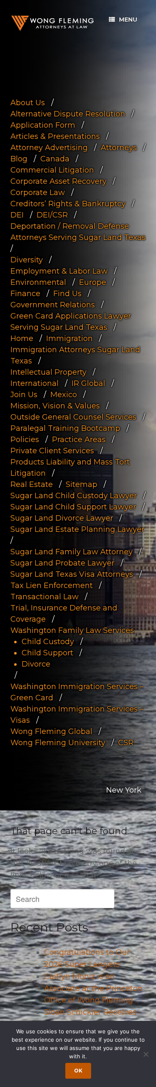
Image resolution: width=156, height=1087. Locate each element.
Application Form (42, 125)
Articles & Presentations (55, 136)
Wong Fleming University (57, 742)
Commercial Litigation (52, 170)
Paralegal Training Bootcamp (65, 428)
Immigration (69, 338)
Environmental (38, 282)
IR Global (88, 383)
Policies (24, 439)
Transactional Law (44, 596)
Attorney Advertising (49, 147)
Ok (78, 1070)
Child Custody (48, 641)
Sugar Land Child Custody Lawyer (73, 495)
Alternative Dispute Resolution (67, 114)
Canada (54, 158)
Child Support (47, 652)
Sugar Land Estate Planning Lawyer (77, 529)
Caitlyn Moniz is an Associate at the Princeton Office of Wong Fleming (93, 988)
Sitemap (81, 484)
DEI (17, 215)
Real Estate (31, 484)
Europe (92, 282)
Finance (25, 293)
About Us (27, 102)
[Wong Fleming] (52, 23)
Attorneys (119, 147)
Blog (18, 158)
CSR (126, 742)
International (34, 383)
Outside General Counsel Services (73, 417)
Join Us (23, 394)
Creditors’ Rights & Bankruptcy (68, 203)
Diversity (26, 259)
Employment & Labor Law (59, 271)
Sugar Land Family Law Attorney (71, 551)
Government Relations (52, 304)
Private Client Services (52, 450)
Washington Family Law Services (72, 630)
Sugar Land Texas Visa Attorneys (71, 574)
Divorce (36, 664)
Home (21, 338)
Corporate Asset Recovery (58, 181)
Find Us (67, 293)
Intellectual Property (48, 372)
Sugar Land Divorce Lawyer (61, 518)
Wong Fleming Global (51, 731)
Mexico (63, 394)
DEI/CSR (52, 215)
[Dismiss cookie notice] (145, 1054)
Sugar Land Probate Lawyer (62, 563)
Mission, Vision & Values (55, 405)
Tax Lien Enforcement (51, 585)
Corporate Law (37, 192)
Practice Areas (79, 439)
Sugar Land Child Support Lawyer (73, 506)
